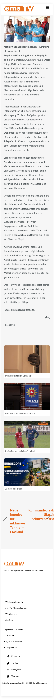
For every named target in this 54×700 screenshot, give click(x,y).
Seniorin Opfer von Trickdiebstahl (21, 413)
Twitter (14, 663)
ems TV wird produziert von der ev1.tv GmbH (23, 570)
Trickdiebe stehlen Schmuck (18, 376)
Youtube (15, 676)
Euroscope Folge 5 (13, 489)
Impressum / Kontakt (13, 629)
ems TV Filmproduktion (15, 608)
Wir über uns (11, 614)
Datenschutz (10, 635)
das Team (9, 620)
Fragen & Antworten (13, 641)
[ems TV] (19, 10)
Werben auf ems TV (14, 602)
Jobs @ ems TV (10, 647)
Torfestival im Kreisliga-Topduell (20, 451)
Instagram (16, 669)
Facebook (15, 656)
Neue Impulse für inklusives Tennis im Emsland (17, 521)
